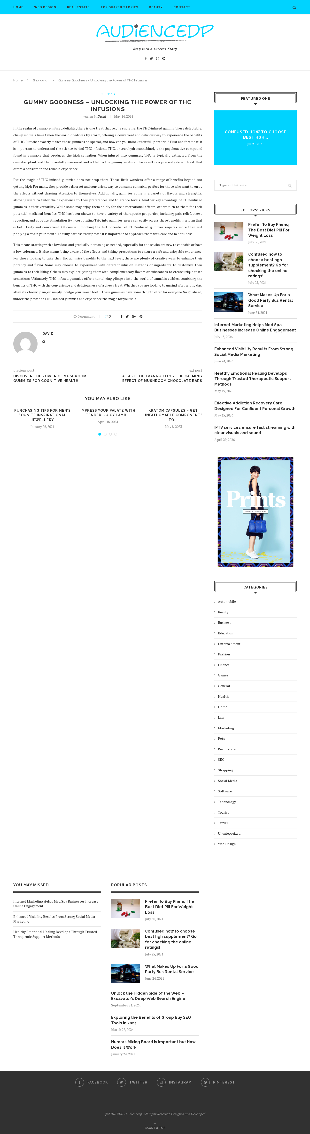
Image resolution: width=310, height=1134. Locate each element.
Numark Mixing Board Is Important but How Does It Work (153, 1044)
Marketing (226, 728)
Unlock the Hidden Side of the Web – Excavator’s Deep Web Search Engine (148, 996)
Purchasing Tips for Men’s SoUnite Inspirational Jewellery (42, 415)
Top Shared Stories (119, 7)
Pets (221, 738)
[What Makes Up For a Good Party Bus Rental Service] (228, 302)
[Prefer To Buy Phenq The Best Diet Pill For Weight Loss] (228, 231)
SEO (221, 759)
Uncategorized (229, 833)
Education (225, 633)
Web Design (45, 7)
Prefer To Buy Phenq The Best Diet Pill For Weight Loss (269, 230)
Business (224, 622)
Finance (224, 664)
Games (223, 675)
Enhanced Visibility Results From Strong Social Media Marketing (253, 352)
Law (221, 717)
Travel (223, 822)
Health (223, 696)
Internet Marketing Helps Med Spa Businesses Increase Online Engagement (255, 327)
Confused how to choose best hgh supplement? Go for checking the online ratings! (268, 265)
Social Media (227, 780)
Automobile (227, 601)
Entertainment (229, 643)
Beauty (156, 7)
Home (18, 7)
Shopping (40, 80)
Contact (181, 7)
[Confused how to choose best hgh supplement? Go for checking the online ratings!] (228, 261)
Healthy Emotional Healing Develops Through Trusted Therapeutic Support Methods (252, 379)
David (102, 116)
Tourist (223, 812)
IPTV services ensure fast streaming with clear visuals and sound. (254, 430)
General (224, 685)
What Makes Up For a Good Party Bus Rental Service (270, 300)
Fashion (224, 654)
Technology (227, 801)
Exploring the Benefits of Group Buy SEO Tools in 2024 (151, 1020)
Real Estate (78, 7)
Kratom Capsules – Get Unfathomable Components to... (173, 415)
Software (225, 791)
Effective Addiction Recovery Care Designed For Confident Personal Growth (254, 406)
